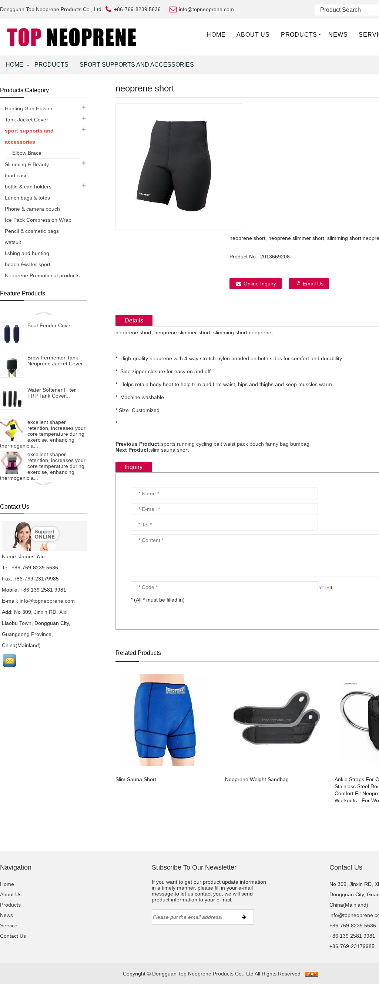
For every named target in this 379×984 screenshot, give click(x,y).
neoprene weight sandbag (257, 779)
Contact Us (13, 936)
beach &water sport (27, 264)
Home (216, 34)
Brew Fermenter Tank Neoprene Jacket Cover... (57, 361)
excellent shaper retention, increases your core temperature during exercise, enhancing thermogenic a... (42, 434)
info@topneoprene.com (47, 601)
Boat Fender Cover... (51, 325)
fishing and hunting (27, 253)
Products (299, 34)
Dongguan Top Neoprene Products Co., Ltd (203, 974)
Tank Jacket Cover (26, 120)
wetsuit (13, 242)
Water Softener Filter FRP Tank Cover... (51, 393)
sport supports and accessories (137, 64)
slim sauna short (169, 450)
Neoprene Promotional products (42, 275)
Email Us (313, 284)
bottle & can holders (28, 187)
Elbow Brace (26, 153)
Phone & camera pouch (32, 209)
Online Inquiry (260, 284)
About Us (253, 34)
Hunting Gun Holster (29, 108)
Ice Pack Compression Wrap (38, 220)
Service (8, 925)
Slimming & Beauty (27, 164)
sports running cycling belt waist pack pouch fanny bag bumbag (235, 444)
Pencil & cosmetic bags (32, 231)
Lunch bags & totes (27, 198)
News (338, 34)
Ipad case (16, 175)
